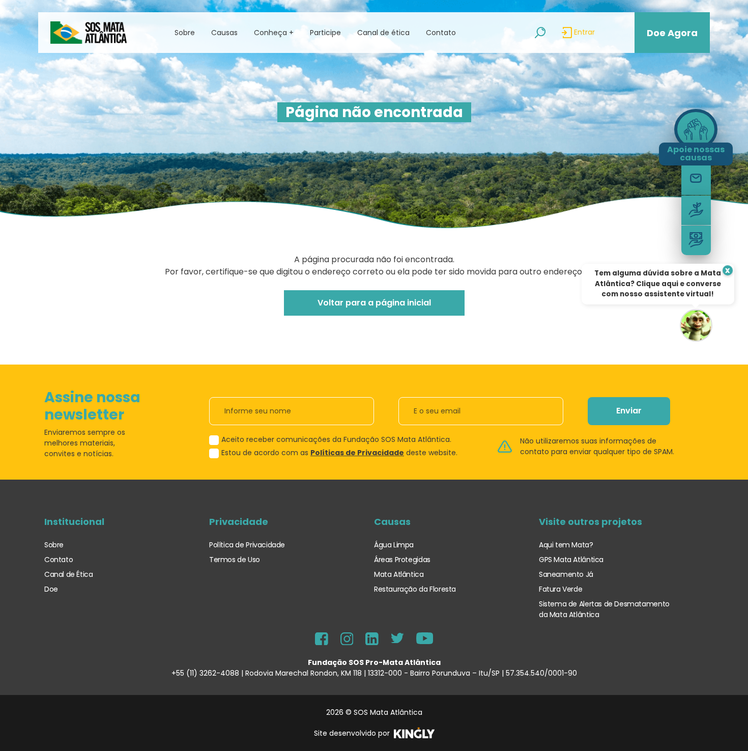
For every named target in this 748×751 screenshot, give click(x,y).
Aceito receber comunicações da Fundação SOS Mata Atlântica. (336, 439)
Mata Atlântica (399, 574)
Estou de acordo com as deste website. (339, 453)
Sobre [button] (185, 32)
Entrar (583, 32)
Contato (441, 32)
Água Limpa (394, 545)
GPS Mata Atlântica (571, 559)
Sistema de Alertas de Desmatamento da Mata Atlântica (604, 609)
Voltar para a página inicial (374, 303)
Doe (51, 589)
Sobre (54, 545)
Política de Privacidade (247, 545)
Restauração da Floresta (415, 589)
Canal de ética (383, 32)
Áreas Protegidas (402, 559)
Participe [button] (325, 32)
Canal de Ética (68, 574)
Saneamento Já (566, 574)
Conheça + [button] (274, 32)
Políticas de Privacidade (357, 453)
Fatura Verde (560, 589)
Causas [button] (224, 32)
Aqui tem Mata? (566, 545)
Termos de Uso (234, 559)
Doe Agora (672, 32)
